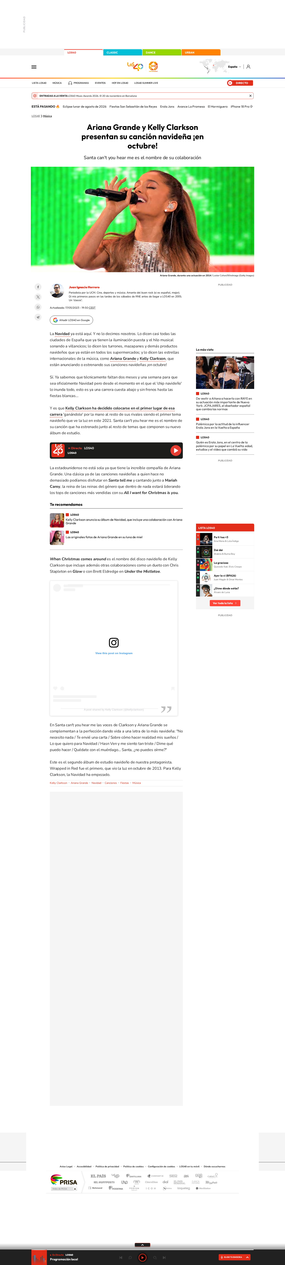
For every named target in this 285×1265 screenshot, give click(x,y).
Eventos (100, 83)
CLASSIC (112, 52)
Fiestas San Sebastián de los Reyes (133, 106)
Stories (166, 1125)
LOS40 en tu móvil (189, 1166)
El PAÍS (98, 1176)
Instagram (119, 1125)
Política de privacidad (107, 1166)
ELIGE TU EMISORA (233, 1257)
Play (142, 1257)
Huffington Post (103, 1181)
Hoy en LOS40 (120, 83)
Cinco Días (151, 1181)
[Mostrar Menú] (36, 66)
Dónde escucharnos (214, 1166)
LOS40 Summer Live (146, 83)
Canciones (111, 783)
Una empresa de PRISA (64, 1179)
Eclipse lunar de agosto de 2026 (84, 106)
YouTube (135, 1125)
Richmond (96, 1187)
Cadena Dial (165, 1181)
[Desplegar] (142, 1244)
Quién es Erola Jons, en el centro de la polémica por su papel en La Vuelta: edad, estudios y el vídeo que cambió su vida (224, 445)
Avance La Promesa (191, 106)
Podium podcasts (134, 1187)
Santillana (135, 1176)
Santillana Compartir (155, 1176)
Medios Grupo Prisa (64, 1188)
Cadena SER (172, 1176)
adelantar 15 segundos (155, 1257)
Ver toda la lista (223, 603)
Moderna (115, 1187)
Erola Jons (167, 106)
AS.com (184, 1176)
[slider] (142, 1249)
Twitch (158, 1125)
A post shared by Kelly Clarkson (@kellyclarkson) (114, 709)
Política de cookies (133, 1166)
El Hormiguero (218, 106)
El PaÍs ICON (150, 1187)
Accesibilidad (84, 1166)
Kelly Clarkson (58, 783)
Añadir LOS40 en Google (74, 320)
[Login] (248, 66)
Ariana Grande (79, 783)
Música (57, 83)
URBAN (189, 52)
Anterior (120, 1257)
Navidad (96, 783)
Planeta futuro (194, 1181)
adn (197, 1176)
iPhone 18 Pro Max (243, 106)
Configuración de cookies (161, 1166)
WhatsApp (38, 307)
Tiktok (127, 1125)
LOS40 (71, 52)
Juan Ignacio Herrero (84, 287)
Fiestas (124, 783)
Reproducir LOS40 (175, 450)
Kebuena (208, 1181)
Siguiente (164, 1257)
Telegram (38, 317)
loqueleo (184, 1187)
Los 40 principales (117, 1176)
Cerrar (250, 95)
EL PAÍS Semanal (180, 1181)
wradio (136, 1181)
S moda (167, 1187)
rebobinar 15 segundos (130, 1257)
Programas (81, 83)
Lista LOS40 (39, 83)
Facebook (38, 286)
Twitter (38, 297)
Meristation (202, 1187)
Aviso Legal (66, 1166)
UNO (125, 1181)
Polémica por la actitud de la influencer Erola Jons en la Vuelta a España (223, 425)
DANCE (150, 52)
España (232, 66)
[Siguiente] (252, 106)
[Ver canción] (206, 539)
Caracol (211, 1176)
